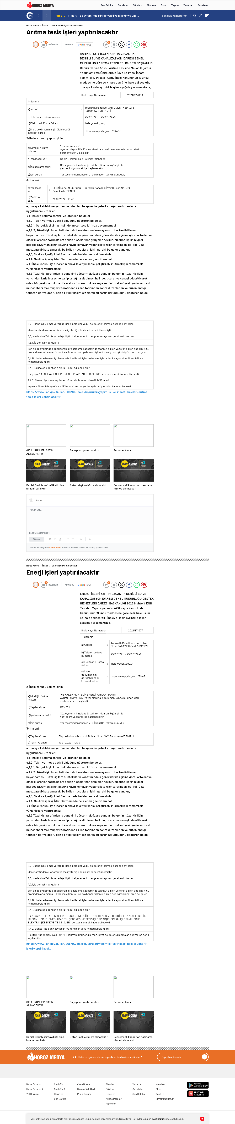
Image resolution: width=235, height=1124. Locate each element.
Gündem (137, 5)
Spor (163, 5)
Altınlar (110, 1084)
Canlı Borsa (83, 1084)
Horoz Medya (32, 25)
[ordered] (68, 539)
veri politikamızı (155, 1118)
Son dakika (175, 15)
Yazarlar (188, 5)
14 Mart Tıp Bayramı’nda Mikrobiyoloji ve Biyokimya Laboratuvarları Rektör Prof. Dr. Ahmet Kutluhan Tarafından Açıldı (104, 15)
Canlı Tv (58, 1084)
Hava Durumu (33, 1084)
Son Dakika (107, 5)
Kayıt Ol (160, 1093)
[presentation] (38, 15)
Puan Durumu (84, 1093)
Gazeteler (203, 5)
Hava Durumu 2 (34, 1089)
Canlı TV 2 (59, 1089)
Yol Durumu (32, 1093)
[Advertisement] (12, 90)
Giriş (158, 1089)
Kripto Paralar (114, 1098)
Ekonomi (151, 5)
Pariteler (111, 1103)
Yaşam (175, 5)
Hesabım (160, 1084)
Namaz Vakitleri (86, 1089)
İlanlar (45, 25)
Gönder (37, 539)
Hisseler (110, 1093)
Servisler (123, 5)
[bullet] (72, 539)
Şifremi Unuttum (165, 1098)
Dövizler (58, 1093)
